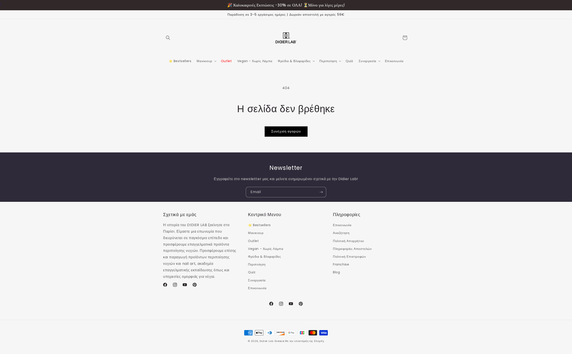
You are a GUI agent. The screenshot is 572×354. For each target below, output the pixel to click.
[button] (168, 38)
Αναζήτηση (341, 233)
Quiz (251, 272)
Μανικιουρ (255, 233)
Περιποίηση (257, 264)
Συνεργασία (257, 280)
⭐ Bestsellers (259, 225)
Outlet (253, 241)
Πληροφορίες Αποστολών (352, 249)
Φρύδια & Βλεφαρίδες (264, 256)
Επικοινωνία (257, 288)
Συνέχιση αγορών (286, 131)
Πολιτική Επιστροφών (349, 256)
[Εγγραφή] (321, 192)
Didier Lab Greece (272, 341)
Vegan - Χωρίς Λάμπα (265, 249)
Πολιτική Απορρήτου (348, 241)
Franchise (341, 264)
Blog (336, 272)
